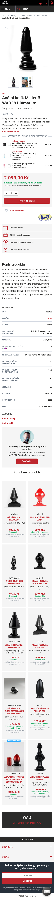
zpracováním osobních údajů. (28, 890)
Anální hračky (27, 16)
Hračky (13, 16)
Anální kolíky (42, 16)
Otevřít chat (27, 461)
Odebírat (27, 881)
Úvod (4, 16)
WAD (4, 93)
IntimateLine (17, 151)
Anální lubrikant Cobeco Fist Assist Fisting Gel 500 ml (24, 144)
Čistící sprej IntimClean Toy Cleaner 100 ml (24, 154)
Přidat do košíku (27, 201)
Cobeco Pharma (18, 141)
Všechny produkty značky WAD (27, 823)
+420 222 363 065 (17, 455)
